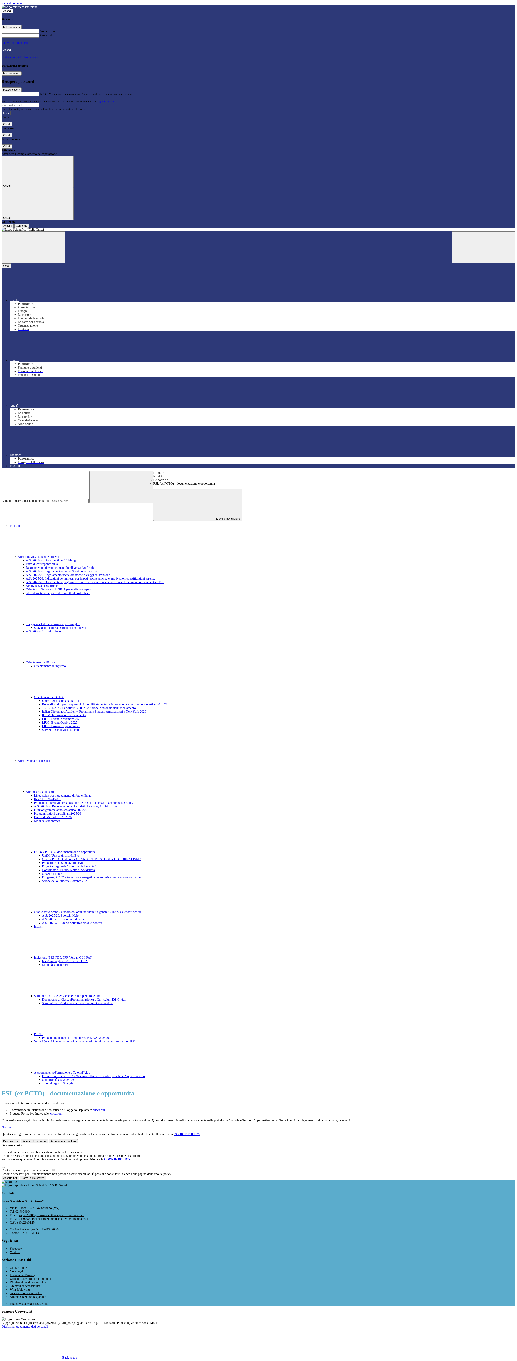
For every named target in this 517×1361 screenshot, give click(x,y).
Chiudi (7, 124)
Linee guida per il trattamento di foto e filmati (62, 795)
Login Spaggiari (105, 101)
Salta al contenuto (13, 3)
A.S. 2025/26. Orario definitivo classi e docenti (72, 923)
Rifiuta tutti (34, 1141)
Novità (157, 476)
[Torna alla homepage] (258, 229)
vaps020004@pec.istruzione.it (52, 1218)
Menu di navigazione (227, 518)
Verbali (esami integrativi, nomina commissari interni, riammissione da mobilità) (84, 1041)
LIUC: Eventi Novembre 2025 (61, 719)
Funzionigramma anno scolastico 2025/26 (60, 810)
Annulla (7, 225)
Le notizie (159, 480)
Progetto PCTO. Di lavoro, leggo (63, 862)
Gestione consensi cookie (26, 1293)
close (6, 265)
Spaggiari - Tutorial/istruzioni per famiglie (53, 624)
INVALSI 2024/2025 (47, 799)
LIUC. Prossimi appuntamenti (61, 726)
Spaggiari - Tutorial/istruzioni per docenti (60, 627)
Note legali (17, 1271)
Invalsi (38, 926)
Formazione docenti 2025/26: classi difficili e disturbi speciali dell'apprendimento (93, 1076)
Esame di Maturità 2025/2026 (53, 817)
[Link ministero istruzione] (19, 7)
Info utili (15, 525)
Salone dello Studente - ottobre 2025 (65, 881)
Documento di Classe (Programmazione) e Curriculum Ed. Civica (84, 999)
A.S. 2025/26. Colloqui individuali (64, 919)
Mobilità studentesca (47, 821)
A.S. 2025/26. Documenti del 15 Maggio (52, 560)
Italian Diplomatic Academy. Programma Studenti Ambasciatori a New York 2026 (94, 711)
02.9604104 (23, 1211)
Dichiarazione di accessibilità (28, 1282)
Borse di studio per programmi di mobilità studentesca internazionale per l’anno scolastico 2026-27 (104, 704)
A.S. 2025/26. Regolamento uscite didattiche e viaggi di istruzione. (68, 575)
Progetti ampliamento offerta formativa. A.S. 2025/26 (76, 1037)
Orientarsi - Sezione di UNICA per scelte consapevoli (60, 589)
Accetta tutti (63, 1141)
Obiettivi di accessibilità (25, 1286)
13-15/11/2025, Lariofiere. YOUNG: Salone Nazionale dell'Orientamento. (89, 708)
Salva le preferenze (33, 1177)
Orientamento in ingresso (50, 666)
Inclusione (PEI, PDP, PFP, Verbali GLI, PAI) (63, 957)
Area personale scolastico (34, 760)
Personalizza (10, 1141)
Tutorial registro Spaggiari (58, 1083)
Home (157, 472)
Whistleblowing (20, 1289)
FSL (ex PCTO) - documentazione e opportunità (65, 852)
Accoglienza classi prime (42, 585)
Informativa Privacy (22, 1275)
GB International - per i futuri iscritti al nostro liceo (58, 593)
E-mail (44, 93)
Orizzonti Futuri (52, 873)
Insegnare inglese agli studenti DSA (65, 961)
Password (46, 35)
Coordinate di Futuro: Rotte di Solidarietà (68, 870)
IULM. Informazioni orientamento (64, 715)
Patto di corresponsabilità (42, 564)
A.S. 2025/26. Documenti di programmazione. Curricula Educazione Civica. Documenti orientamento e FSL (95, 582)
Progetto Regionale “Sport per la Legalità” (69, 866)
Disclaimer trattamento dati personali (25, 1326)
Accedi (7, 10)
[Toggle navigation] (33, 247)
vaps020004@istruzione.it (51, 1215)
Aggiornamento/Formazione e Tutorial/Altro (62, 1072)
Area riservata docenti (40, 791)
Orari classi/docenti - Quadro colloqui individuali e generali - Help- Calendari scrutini (88, 912)
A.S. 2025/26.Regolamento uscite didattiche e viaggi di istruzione (75, 806)
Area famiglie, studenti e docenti (39, 556)
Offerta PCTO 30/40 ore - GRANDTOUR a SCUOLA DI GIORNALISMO (91, 859)
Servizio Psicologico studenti (60, 729)
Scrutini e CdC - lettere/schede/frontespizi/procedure (67, 996)
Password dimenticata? (16, 42)
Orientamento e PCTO (41, 662)
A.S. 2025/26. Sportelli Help (60, 915)
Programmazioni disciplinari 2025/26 (57, 813)
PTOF (38, 1034)
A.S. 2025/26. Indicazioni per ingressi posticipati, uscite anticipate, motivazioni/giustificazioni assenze (90, 578)
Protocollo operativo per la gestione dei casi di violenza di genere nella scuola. (83, 802)
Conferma (21, 225)
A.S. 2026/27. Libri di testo (43, 631)
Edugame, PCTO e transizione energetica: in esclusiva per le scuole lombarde (91, 877)
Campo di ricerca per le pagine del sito (26, 500)
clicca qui (99, 1110)
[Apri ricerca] (483, 247)
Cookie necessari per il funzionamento (26, 1170)
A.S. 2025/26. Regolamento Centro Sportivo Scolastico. (61, 571)
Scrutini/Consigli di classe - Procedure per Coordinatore (77, 1003)
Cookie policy (19, 1267)
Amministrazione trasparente (28, 1297)
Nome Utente (48, 31)
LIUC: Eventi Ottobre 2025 (59, 722)
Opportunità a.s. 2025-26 (58, 1079)
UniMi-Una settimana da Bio (60, 700)
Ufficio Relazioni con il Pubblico (31, 1278)
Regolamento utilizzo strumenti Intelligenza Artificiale (60, 567)
